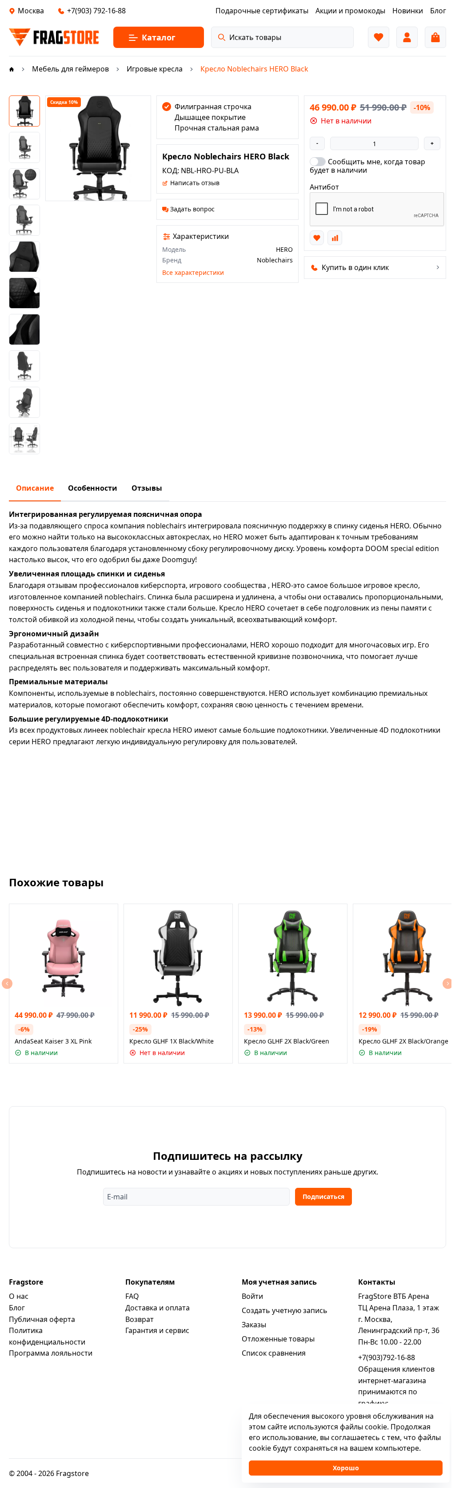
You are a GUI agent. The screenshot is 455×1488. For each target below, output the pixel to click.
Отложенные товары (278, 1339)
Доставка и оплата (157, 1308)
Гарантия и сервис (157, 1330)
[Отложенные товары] (378, 37)
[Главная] (11, 68)
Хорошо (346, 1468)
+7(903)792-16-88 (386, 1357)
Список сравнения (274, 1353)
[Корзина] (435, 37)
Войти (252, 1296)
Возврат (139, 1319)
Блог (17, 1308)
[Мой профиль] (407, 37)
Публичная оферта (42, 1319)
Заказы (254, 1324)
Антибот (324, 187)
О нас (18, 1296)
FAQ (132, 1296)
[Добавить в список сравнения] (334, 237)
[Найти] (221, 37)
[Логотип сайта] (54, 37)
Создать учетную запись (284, 1310)
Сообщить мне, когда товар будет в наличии (367, 166)
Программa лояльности (50, 1353)
